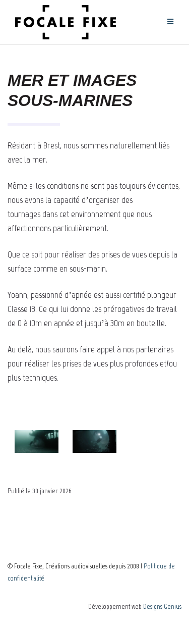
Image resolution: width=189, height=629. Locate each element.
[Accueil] (65, 22)
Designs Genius (162, 606)
